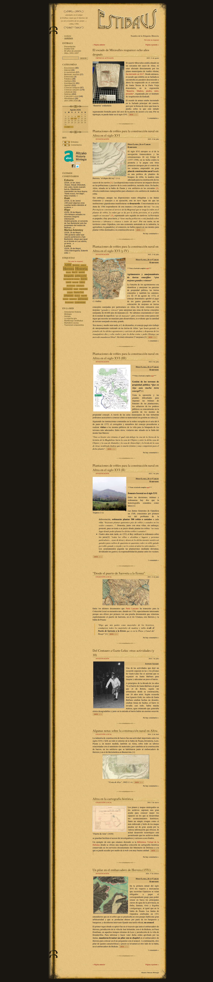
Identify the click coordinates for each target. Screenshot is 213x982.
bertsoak (75, 282)
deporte (84, 295)
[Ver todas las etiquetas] (151, 40)
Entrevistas (69, 77)
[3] (112, 215)
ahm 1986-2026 (71, 101)
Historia (81, 268)
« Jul (67, 127)
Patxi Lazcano (132, 608)
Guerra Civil (78, 292)
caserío (68, 282)
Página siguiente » (152, 44)
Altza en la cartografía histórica (113, 798)
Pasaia (68, 272)
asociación (67, 288)
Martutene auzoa (71, 323)
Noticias (67, 94)
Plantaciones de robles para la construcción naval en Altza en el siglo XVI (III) (125, 355)
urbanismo (68, 295)
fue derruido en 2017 (135, 74)
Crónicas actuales (105, 58)
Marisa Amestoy (73, 230)
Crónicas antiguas (72, 88)
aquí (147, 268)
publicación (80, 275)
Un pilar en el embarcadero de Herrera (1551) (122, 870)
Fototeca (68, 79)
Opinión (67, 85)
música (65, 299)
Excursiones (69, 68)
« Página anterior (99, 44)
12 (72, 118)
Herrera (68, 268)
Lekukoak (68, 92)
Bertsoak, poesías (71, 74)
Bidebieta (76, 265)
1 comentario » (153, 341)
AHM (68, 265)
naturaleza (73, 299)
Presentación (69, 47)
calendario (80, 286)
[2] (157, 188)
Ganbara (68, 81)
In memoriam (69, 72)
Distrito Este (69, 49)
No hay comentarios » (151, 233)
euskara (67, 36)
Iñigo (67, 209)
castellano (68, 38)
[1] (111, 182)
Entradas (74, 142)
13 (75, 118)
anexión (82, 272)
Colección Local (104, 577)
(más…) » (133, 114)
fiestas (77, 295)
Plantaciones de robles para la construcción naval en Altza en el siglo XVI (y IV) (125, 248)
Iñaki (67, 198)
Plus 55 (74, 272)
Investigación (102, 139)
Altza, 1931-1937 (71, 53)
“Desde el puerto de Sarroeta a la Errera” (119, 573)
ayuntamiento (80, 302)
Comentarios (76, 145)
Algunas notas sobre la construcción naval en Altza (125, 730)
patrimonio (83, 298)
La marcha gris (70, 318)
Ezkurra (68, 180)
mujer (76, 289)
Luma (67, 246)
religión (70, 292)
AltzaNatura (69, 98)
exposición (83, 289)
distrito (84, 278)
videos (82, 282)
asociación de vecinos (71, 279)
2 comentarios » (153, 118)
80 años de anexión (72, 51)
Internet (67, 70)
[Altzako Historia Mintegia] (75, 163)
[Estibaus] (127, 33)
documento (71, 286)
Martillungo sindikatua (73, 321)
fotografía (69, 275)
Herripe (67, 316)
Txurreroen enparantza (74, 325)
